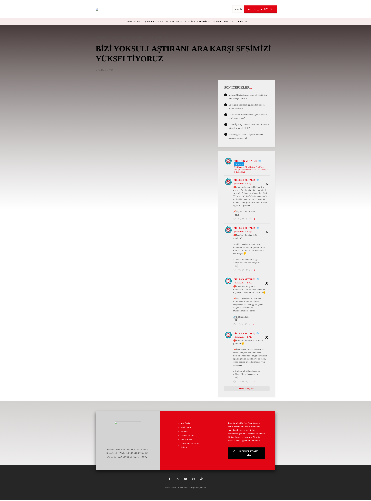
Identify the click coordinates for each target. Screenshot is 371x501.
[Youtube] (185, 478)
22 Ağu (249, 184)
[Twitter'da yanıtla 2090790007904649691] (235, 382)
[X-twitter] (177, 478)
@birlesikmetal (239, 184)
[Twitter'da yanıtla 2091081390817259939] (235, 270)
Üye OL (260, 9)
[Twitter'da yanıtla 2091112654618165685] (235, 219)
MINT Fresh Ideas (180, 487)
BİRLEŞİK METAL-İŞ (244, 180)
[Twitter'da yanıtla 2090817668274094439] (235, 325)
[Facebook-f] (169, 478)
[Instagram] (193, 478)
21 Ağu (249, 283)
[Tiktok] (201, 478)
